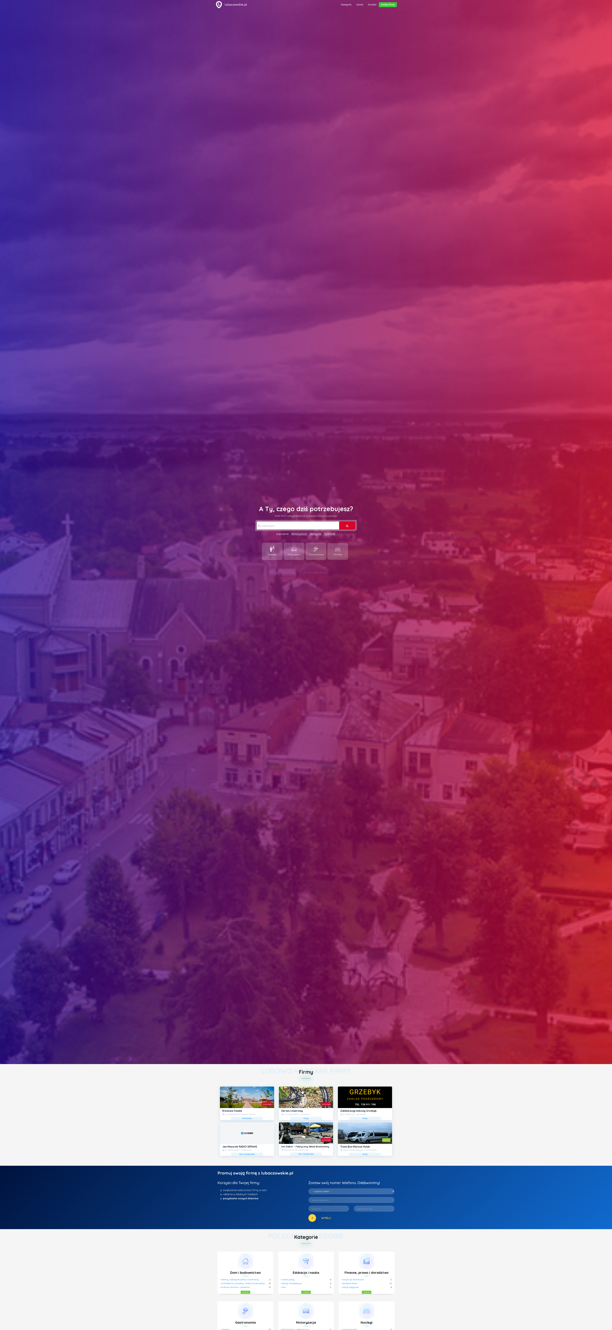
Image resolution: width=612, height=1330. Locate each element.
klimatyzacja (299, 534)
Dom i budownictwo (245, 1273)
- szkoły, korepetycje (291, 1283)
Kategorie (346, 4)
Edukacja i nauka (306, 1273)
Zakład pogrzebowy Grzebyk (358, 1110)
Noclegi (366, 1322)
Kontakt (372, 4)
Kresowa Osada (232, 1110)
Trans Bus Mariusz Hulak (355, 1146)
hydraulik (329, 534)
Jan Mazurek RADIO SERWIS (239, 1146)
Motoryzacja (306, 1322)
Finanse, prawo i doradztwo (367, 1273)
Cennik (359, 4)
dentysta (315, 534)
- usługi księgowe (350, 1287)
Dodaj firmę (387, 4)
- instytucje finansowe (352, 1279)
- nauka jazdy (287, 1279)
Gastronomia (245, 1322)
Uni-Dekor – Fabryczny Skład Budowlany (305, 1146)
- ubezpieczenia (349, 1283)
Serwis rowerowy (292, 1110)
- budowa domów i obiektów (234, 1287)
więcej (245, 1292)
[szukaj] (347, 525)
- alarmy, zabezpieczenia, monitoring (239, 1279)
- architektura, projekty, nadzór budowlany (242, 1283)
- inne (283, 1287)
